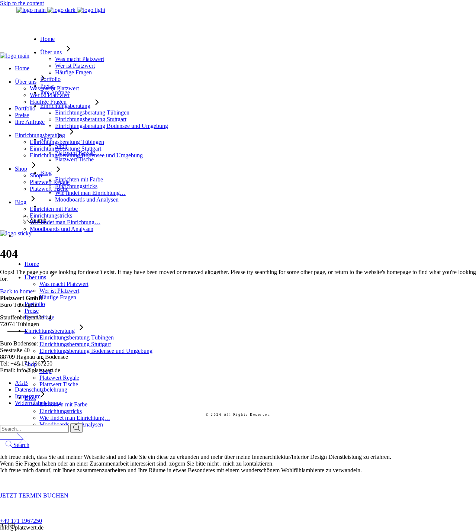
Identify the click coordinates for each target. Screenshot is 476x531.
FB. (12, 525)
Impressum (28, 396)
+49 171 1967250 (21, 521)
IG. (4, 525)
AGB (21, 383)
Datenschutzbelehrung (41, 389)
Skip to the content (22, 3)
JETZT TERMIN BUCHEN (34, 495)
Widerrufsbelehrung (38, 403)
